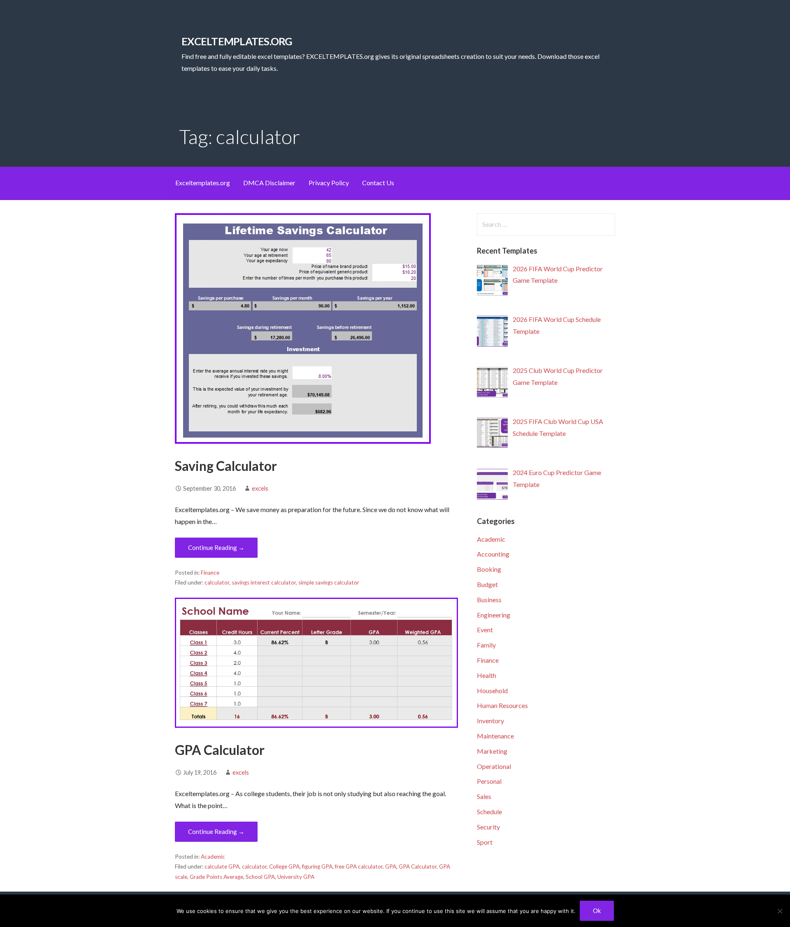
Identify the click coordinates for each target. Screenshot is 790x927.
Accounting (493, 554)
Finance (210, 572)
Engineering (493, 615)
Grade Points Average (216, 876)
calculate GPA (221, 866)
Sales (484, 796)
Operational (494, 766)
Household (492, 690)
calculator (216, 582)
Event (485, 630)
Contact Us (378, 182)
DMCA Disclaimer (269, 182)
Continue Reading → (216, 547)
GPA (390, 866)
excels (260, 488)
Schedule (489, 811)
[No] (780, 911)
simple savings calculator (328, 582)
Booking (489, 569)
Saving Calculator (226, 466)
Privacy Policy (329, 182)
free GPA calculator (359, 866)
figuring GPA (317, 866)
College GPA (284, 866)
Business (489, 599)
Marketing (492, 751)
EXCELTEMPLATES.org (236, 41)
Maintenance (495, 736)
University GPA (295, 876)
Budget (487, 584)
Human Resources (502, 705)
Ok (597, 910)
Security (488, 827)
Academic (213, 856)
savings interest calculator (264, 582)
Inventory (490, 720)
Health (486, 675)
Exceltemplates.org (202, 182)
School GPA (260, 876)
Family (486, 645)
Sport (485, 842)
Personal (489, 781)
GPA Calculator (220, 750)
